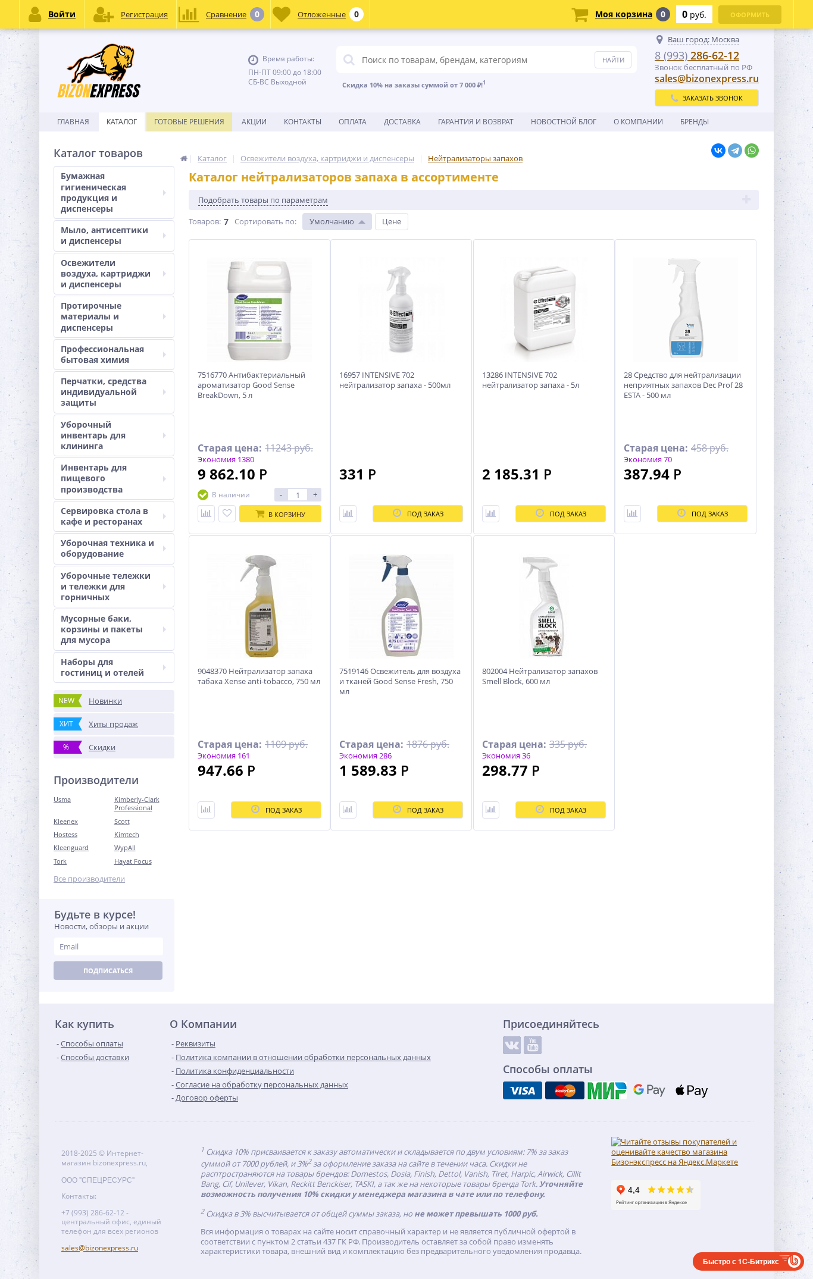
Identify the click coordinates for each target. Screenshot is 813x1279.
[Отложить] (227, 513)
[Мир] (607, 1090)
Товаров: (205, 221)
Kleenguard (71, 847)
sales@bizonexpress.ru (707, 78)
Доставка (402, 122)
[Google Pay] (649, 1090)
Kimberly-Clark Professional (137, 803)
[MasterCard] (564, 1090)
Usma (62, 799)
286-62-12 (697, 55)
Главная (73, 122)
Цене (391, 221)
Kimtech (126, 834)
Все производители (89, 879)
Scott (122, 821)
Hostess (65, 834)
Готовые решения (189, 122)
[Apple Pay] (691, 1090)
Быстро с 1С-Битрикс (741, 1261)
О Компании (638, 122)
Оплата (353, 122)
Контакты (302, 122)
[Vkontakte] (512, 1045)
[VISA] (522, 1090)
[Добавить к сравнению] (206, 513)
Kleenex (66, 821)
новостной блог (563, 122)
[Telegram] (735, 150)
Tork (60, 861)
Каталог (122, 122)
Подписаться (108, 970)
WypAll (125, 847)
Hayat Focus (133, 861)
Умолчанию (331, 221)
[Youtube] (533, 1045)
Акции (254, 122)
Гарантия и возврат (476, 122)
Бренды (694, 122)
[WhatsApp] (752, 150)
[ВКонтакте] (718, 150)
